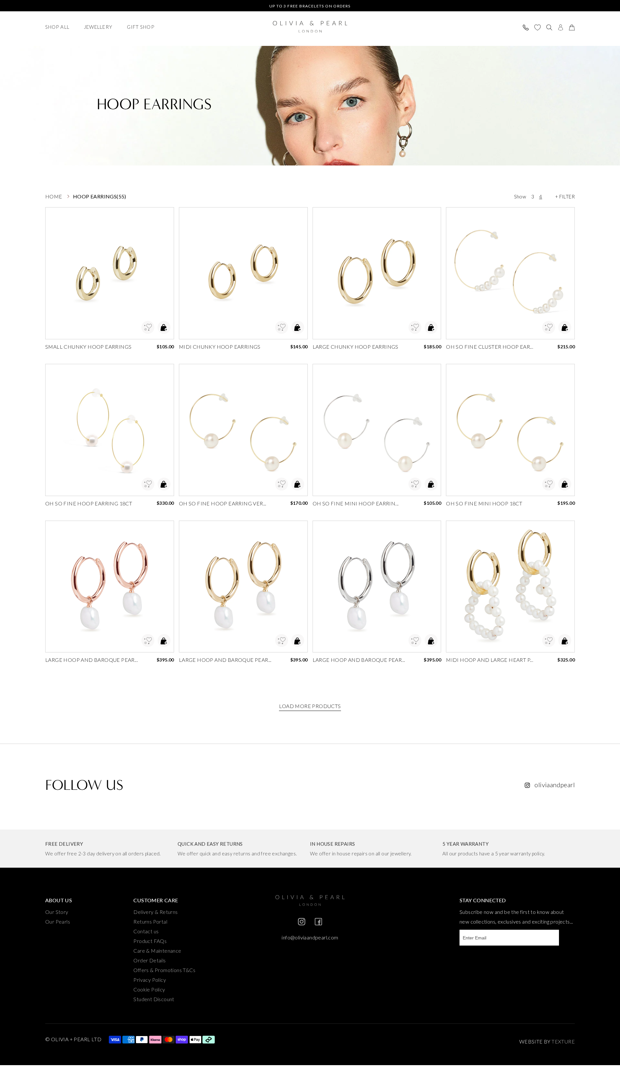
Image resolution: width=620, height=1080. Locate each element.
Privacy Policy (149, 980)
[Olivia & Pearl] (310, 27)
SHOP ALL (57, 27)
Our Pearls (57, 921)
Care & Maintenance (157, 951)
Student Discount (153, 999)
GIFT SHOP (140, 27)
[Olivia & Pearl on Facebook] (318, 924)
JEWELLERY (98, 27)
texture (563, 1041)
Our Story (56, 912)
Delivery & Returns (155, 912)
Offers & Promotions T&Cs (164, 970)
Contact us (146, 931)
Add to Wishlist (148, 327)
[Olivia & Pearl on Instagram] (301, 924)
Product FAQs (150, 941)
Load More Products (310, 706)
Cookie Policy (149, 989)
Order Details (149, 960)
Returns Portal (150, 921)
